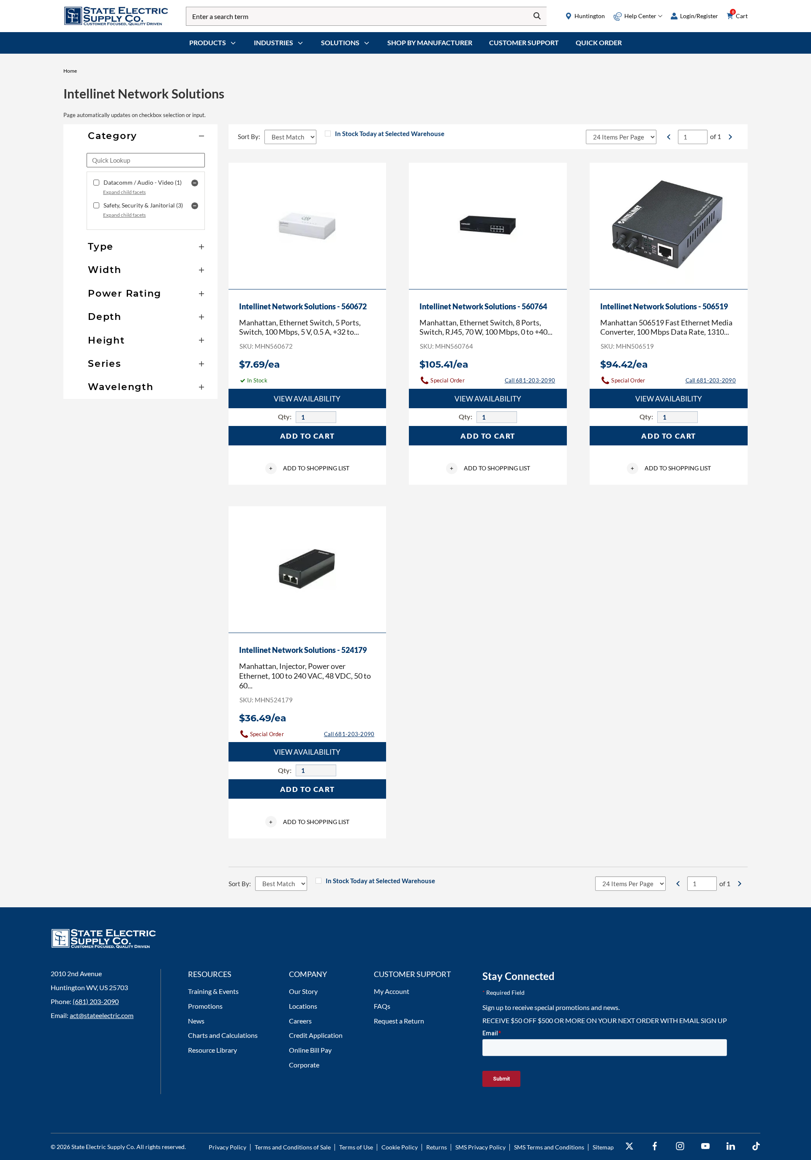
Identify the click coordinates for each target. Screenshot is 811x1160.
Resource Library (212, 1050)
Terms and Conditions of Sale (293, 1147)
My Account (391, 991)
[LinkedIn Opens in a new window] (731, 1146)
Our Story (303, 991)
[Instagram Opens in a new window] (680, 1146)
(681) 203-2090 (96, 1001)
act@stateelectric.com (101, 1015)
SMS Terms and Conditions (549, 1147)
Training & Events (213, 991)
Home (70, 71)
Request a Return (399, 1021)
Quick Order (599, 42)
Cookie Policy (399, 1147)
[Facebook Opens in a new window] (654, 1146)
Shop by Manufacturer (429, 42)
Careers (300, 1021)
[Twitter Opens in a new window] (629, 1146)
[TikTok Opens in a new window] (756, 1146)
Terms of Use (356, 1147)
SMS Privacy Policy (480, 1147)
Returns (436, 1147)
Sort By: (249, 136)
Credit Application (316, 1035)
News (196, 1021)
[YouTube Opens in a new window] (705, 1146)
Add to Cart (307, 435)
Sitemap (603, 1147)
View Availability (307, 398)
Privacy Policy (227, 1147)
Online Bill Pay (310, 1050)
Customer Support (524, 42)
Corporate (304, 1065)
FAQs (382, 1006)
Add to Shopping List (309, 468)
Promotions (205, 1006)
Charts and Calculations (223, 1035)
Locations (303, 1006)
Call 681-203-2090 (530, 380)
